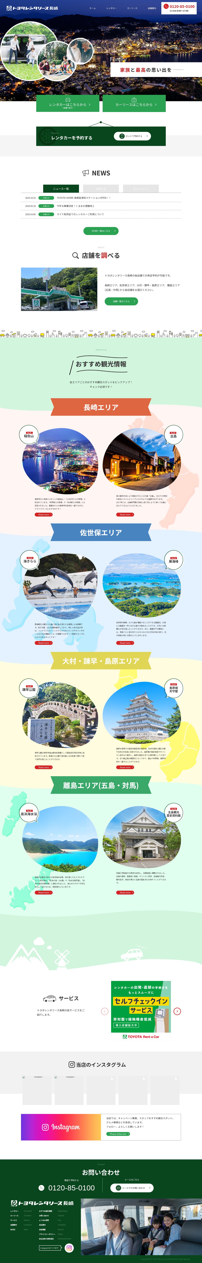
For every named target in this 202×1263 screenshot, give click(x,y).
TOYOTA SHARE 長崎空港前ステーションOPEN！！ (84, 197)
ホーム (92, 8)
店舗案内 (152, 8)
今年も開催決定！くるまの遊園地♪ (76, 206)
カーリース (132, 8)
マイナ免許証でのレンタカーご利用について (80, 214)
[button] (99, 91)
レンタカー (111, 8)
